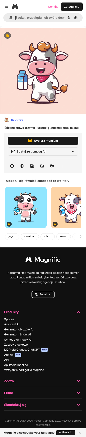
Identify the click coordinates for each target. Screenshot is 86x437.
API (6, 360)
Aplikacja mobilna (16, 365)
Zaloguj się (71, 7)
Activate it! (65, 432)
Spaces (9, 319)
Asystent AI (11, 324)
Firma (8, 393)
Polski (43, 294)
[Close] (79, 432)
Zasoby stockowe (16, 344)
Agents (12, 355)
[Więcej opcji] (62, 166)
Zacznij (9, 381)
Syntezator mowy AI (18, 339)
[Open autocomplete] (9, 17)
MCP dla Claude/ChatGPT (25, 349)
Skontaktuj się (15, 404)
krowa (63, 236)
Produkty (11, 312)
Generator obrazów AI (18, 329)
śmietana (29, 236)
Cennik (53, 7)
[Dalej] (80, 207)
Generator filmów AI (17, 334)
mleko (47, 236)
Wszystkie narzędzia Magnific (24, 370)
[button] (43, 294)
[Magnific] (43, 260)
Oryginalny (29, 36)
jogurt (12, 236)
